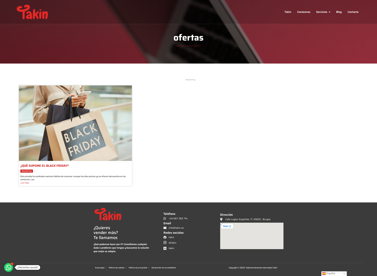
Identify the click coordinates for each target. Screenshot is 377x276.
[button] (8, 267)
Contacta (353, 12)
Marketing (27, 171)
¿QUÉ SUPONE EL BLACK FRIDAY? (44, 166)
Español (330, 273)
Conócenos (303, 12)
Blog (339, 12)
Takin (288, 12)
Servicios (321, 12)
